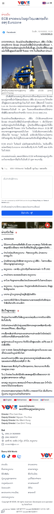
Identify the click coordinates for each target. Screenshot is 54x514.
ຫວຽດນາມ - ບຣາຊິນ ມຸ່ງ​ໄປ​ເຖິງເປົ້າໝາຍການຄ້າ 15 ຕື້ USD (27, 269)
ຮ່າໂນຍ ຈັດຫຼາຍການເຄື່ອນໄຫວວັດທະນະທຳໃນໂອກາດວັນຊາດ (28, 280)
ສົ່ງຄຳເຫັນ (25, 213)
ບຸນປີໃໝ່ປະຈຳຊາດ (34, 478)
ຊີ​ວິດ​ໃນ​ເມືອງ (32, 473)
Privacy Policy (37, 200)
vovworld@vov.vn (12, 444)
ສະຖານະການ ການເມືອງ (10, 492)
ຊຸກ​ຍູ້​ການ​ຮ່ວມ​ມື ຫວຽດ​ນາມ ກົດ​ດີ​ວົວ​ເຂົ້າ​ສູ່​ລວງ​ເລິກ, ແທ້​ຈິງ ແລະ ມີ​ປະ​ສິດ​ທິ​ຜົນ (27, 343)
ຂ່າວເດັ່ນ (6, 14)
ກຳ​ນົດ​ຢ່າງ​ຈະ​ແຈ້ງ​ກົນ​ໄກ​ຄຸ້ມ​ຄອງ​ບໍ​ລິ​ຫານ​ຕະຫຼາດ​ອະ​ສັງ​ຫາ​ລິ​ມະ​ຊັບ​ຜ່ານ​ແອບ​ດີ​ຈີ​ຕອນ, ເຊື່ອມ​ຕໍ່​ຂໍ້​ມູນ (26, 327)
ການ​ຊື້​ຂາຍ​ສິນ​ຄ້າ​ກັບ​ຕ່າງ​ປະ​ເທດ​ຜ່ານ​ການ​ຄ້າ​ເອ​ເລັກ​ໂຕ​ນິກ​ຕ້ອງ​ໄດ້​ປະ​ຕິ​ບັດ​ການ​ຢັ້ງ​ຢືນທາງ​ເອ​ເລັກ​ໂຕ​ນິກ (26, 335)
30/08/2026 (9, 239)
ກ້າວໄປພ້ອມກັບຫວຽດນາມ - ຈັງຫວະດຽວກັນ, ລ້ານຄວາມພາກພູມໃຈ (25, 254)
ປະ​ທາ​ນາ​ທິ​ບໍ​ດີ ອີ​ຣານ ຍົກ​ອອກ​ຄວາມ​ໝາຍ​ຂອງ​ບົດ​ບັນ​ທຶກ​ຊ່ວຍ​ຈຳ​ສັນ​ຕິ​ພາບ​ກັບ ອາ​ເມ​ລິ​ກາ (27, 302)
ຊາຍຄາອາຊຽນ (33, 469)
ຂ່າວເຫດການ (32, 464)
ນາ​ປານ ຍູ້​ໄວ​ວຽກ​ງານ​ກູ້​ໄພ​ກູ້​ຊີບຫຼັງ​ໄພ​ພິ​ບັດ (20, 294)
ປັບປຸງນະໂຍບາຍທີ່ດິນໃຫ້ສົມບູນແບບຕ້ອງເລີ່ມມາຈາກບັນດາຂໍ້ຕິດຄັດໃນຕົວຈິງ (26, 319)
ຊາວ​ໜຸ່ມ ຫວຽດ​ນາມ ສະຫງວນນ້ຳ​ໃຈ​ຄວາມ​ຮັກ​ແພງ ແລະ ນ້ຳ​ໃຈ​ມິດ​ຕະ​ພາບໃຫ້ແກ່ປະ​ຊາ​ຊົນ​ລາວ (27, 384)
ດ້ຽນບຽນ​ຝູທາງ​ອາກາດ (9, 478)
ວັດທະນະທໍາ (6, 487)
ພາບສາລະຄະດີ (33, 483)
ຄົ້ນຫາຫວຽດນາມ (7, 469)
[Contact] (3, 511)
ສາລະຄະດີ (31, 492)
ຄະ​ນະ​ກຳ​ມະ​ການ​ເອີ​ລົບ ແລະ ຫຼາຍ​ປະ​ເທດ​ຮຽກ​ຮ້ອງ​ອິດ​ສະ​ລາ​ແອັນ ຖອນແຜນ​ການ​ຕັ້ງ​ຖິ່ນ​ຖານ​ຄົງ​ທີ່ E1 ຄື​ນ (26, 360)
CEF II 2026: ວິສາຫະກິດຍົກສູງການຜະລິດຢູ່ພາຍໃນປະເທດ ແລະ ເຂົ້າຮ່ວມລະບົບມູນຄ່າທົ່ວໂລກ (27, 352)
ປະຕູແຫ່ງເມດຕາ (7, 483)
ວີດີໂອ (30, 487)
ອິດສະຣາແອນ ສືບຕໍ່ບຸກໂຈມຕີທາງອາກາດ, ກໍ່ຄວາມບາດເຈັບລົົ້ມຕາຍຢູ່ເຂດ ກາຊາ (26, 368)
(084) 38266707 (11, 437)
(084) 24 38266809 (12, 433)
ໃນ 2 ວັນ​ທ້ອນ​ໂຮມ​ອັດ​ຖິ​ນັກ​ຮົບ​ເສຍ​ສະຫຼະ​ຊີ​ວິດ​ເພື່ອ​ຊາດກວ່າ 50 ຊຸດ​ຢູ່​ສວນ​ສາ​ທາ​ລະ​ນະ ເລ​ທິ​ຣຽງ (26, 376)
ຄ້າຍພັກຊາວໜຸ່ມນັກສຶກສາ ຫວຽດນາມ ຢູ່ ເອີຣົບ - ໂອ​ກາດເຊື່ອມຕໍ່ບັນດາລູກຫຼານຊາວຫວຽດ (28, 263)
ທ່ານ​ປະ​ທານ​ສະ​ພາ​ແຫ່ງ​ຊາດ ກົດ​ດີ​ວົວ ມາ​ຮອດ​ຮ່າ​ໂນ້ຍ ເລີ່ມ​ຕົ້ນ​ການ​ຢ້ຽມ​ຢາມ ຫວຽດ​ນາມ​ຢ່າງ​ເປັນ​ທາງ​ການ (27, 393)
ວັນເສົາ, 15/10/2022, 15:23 (42, 31)
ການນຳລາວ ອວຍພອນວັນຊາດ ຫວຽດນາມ (20, 275)
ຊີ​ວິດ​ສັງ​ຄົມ (5, 473)
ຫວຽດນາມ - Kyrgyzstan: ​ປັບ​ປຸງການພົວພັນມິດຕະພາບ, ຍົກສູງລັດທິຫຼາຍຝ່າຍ (28, 288)
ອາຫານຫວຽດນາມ (8, 497)
